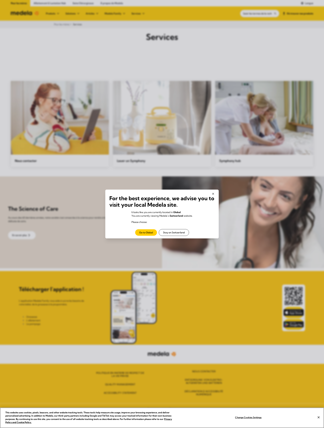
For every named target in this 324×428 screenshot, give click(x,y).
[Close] (318, 417)
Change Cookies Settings (248, 417)
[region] (162, 418)
